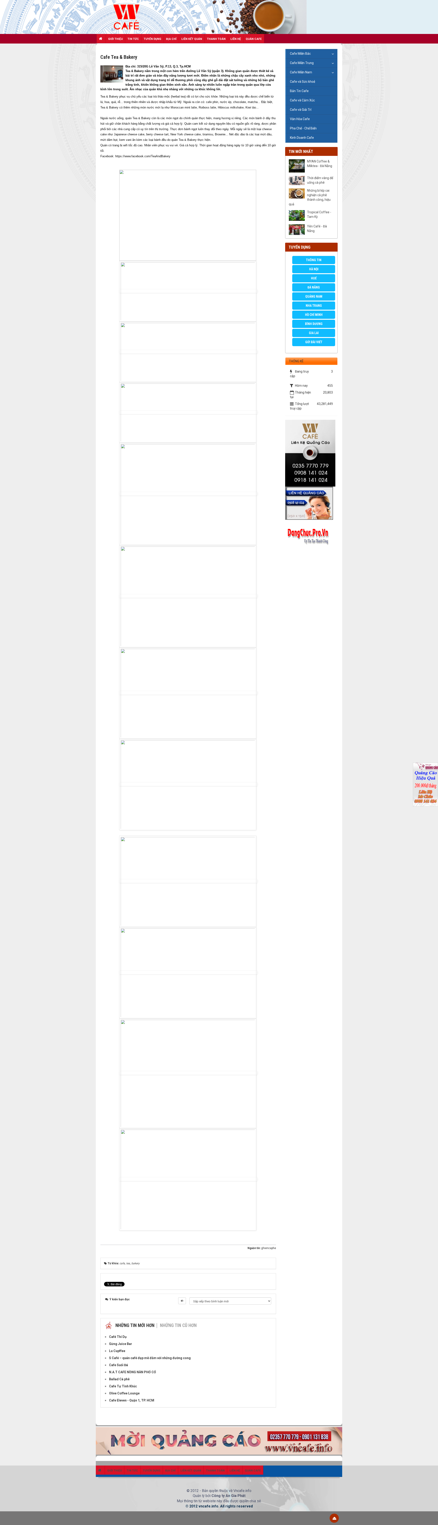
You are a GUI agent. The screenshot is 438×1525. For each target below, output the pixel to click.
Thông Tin (313, 260)
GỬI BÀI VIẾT (313, 342)
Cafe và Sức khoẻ (302, 81)
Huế (314, 278)
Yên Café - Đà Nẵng (317, 228)
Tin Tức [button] (133, 39)
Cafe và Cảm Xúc (302, 100)
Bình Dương (314, 324)
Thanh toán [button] (216, 39)
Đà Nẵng (314, 287)
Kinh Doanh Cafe (302, 137)
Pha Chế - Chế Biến (303, 128)
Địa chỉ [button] (171, 39)
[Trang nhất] (101, 38)
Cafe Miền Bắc (300, 53)
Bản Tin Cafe (299, 91)
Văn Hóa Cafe (300, 119)
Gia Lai (314, 333)
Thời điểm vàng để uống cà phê (320, 180)
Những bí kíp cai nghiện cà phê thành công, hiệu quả (310, 197)
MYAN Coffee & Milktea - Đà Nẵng (319, 164)
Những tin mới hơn (134, 1325)
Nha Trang (314, 305)
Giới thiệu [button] (115, 39)
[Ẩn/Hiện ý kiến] (182, 1300)
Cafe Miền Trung (302, 63)
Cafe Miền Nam (301, 72)
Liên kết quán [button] (191, 39)
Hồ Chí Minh (314, 315)
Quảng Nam (313, 296)
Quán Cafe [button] (254, 39)
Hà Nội (313, 269)
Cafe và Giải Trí (300, 109)
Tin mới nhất (301, 151)
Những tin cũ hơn (178, 1325)
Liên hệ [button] (235, 39)
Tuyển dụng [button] (152, 39)
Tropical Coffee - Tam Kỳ (319, 214)
